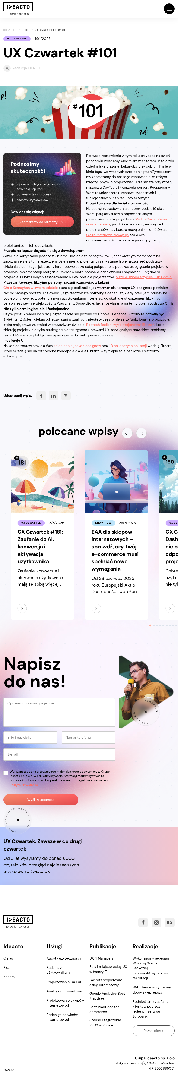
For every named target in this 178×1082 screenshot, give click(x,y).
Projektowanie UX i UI (64, 982)
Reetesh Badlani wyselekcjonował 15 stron (120, 324)
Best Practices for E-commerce (106, 1009)
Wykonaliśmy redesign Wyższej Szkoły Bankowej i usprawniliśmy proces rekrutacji (151, 968)
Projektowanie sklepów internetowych (65, 1003)
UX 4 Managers (101, 958)
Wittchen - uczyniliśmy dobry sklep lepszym (152, 989)
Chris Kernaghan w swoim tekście (30, 287)
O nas (8, 958)
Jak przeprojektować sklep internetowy (106, 982)
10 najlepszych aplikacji (128, 346)
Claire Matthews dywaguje (107, 235)
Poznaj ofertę (153, 1031)
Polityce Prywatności (24, 785)
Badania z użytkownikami (58, 970)
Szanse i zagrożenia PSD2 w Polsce (105, 1022)
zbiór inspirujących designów (77, 346)
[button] (169, 8)
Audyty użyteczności (64, 958)
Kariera (9, 977)
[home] (18, 9)
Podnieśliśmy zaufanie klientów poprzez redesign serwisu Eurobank (151, 1009)
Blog (6, 967)
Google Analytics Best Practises (107, 996)
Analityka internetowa (64, 991)
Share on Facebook (41, 396)
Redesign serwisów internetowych (62, 1017)
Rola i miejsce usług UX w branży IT (108, 969)
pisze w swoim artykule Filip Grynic (143, 277)
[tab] (150, 625)
